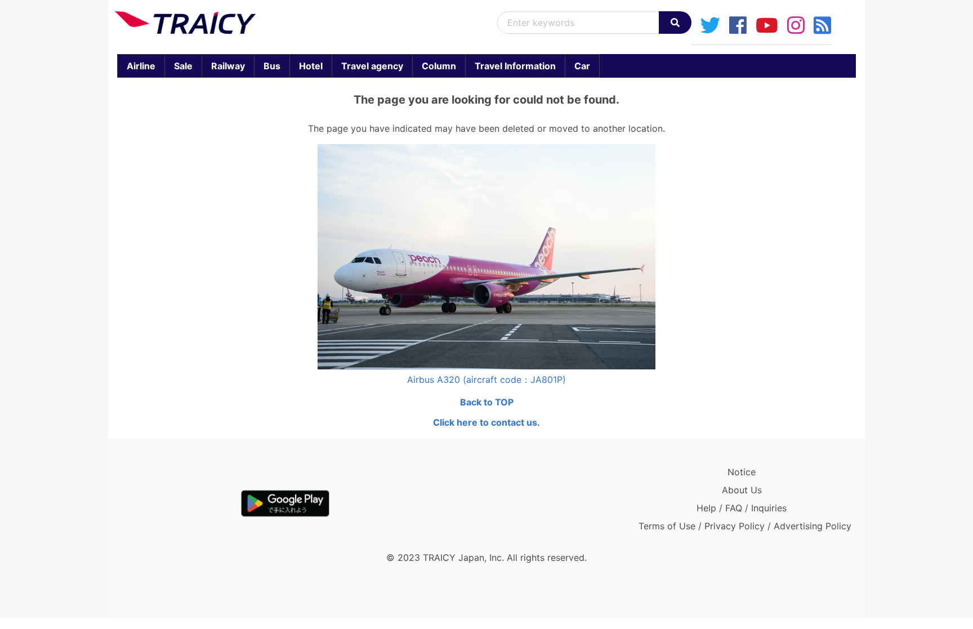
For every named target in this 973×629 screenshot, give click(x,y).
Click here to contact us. (486, 422)
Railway (228, 66)
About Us (742, 490)
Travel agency (372, 66)
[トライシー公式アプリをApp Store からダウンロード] (180, 503)
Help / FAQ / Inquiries (742, 508)
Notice (741, 472)
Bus (272, 66)
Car (582, 66)
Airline (141, 66)
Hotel (311, 66)
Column (439, 66)
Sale (183, 66)
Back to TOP (487, 402)
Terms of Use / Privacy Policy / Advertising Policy (745, 526)
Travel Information (515, 66)
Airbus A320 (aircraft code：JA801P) (486, 379)
